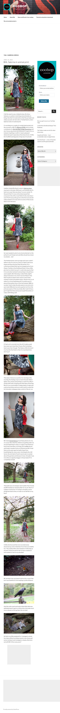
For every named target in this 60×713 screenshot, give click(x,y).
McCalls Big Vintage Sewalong (22, 129)
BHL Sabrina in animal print (16, 62)
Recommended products (10, 21)
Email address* (42, 85)
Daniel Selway (14, 441)
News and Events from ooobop (25, 17)
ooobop (20, 6)
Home (5, 17)
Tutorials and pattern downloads (44, 17)
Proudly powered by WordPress (11, 709)
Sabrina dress (28, 188)
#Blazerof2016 (21, 127)
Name (40, 92)
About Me (12, 17)
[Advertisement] (30, 36)
